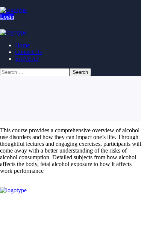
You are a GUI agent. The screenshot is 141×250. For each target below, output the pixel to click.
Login (7, 16)
